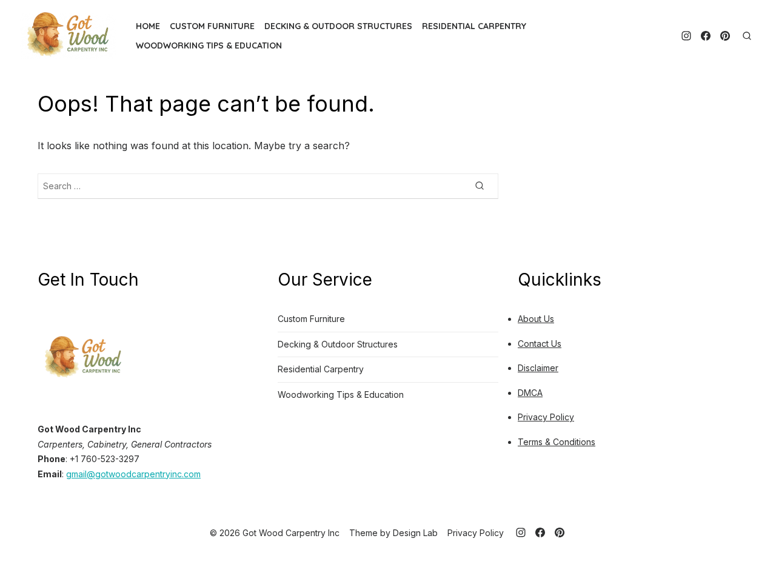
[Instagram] (686, 36)
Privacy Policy (546, 417)
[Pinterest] (725, 36)
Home (148, 26)
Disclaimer (538, 368)
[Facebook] (705, 36)
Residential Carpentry (474, 26)
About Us (536, 319)
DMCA (530, 393)
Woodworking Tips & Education (209, 45)
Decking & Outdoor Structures (338, 26)
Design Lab (415, 533)
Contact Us (539, 343)
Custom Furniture (212, 26)
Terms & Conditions (556, 442)
